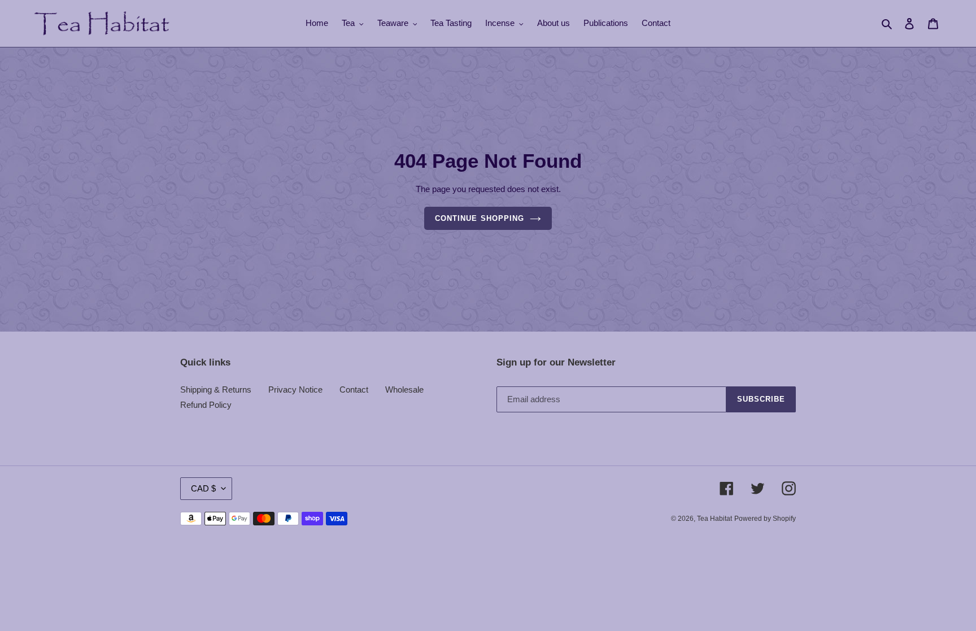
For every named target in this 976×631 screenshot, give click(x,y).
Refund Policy (206, 405)
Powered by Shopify (765, 519)
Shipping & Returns (215, 389)
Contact (353, 389)
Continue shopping (479, 218)
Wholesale (404, 389)
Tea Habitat (714, 519)
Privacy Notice (295, 389)
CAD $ (203, 488)
